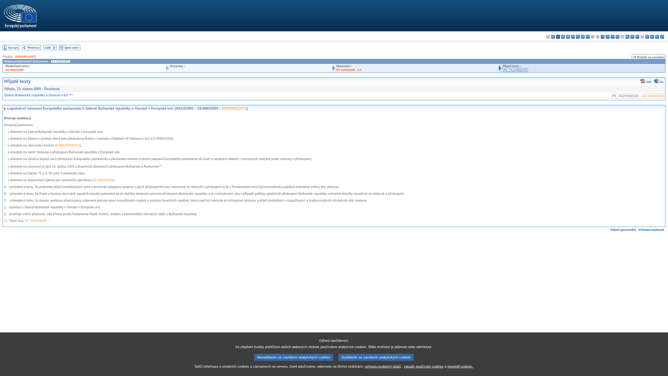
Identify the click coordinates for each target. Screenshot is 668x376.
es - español (553, 37)
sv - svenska (662, 37)
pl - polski (632, 37)
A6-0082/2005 (14, 70)
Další (48, 47)
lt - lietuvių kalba (613, 37)
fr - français (588, 37)
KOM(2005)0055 (68, 145)
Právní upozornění (623, 229)
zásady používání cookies (424, 366)
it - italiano (603, 37)
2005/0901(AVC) (25, 56)
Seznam (13, 47)
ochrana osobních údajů (383, 366)
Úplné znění (71, 47)
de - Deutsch (568, 37)
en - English (583, 37)
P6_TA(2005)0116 (36, 220)
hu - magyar (617, 37)
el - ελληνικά (578, 37)
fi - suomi (657, 37)
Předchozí (33, 47)
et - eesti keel (573, 37)
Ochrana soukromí (651, 229)
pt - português (637, 37)
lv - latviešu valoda (608, 37)
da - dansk (563, 37)
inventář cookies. (460, 366)
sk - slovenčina (647, 37)
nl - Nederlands (627, 37)
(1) (5, 220)
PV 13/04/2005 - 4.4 (348, 70)
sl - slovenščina (652, 37)
